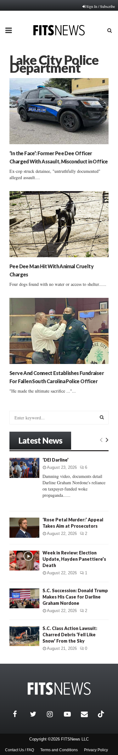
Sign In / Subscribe (100, 6)
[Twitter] (37, 714)
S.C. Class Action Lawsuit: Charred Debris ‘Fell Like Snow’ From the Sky (69, 635)
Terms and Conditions (59, 750)
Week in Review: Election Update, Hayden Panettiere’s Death (74, 559)
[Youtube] (71, 714)
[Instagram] (54, 714)
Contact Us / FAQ (19, 750)
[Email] (88, 714)
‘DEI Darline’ (55, 460)
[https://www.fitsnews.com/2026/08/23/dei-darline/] (24, 468)
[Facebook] (20, 714)
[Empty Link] (101, 439)
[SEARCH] (102, 417)
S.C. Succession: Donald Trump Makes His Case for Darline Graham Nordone (75, 597)
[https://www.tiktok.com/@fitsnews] (101, 714)
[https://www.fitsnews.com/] (59, 688)
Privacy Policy (96, 750)
